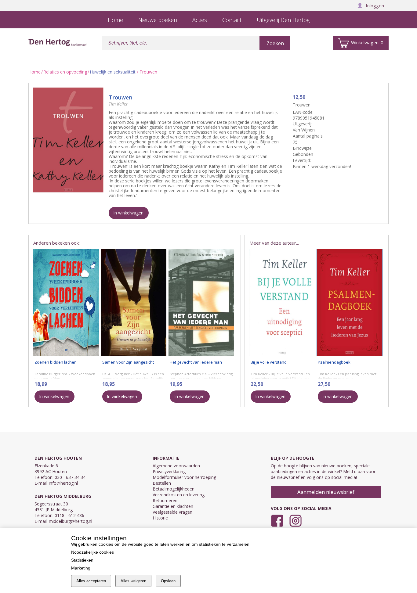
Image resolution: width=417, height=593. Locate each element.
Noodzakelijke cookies (92, 552)
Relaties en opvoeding (65, 72)
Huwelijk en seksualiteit (113, 72)
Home (34, 72)
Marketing (80, 568)
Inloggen (375, 5)
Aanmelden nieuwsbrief (325, 491)
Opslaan (168, 581)
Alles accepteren (91, 581)
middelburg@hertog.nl (70, 521)
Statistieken (82, 560)
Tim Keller (118, 104)
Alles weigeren (133, 581)
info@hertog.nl (63, 483)
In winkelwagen (128, 213)
